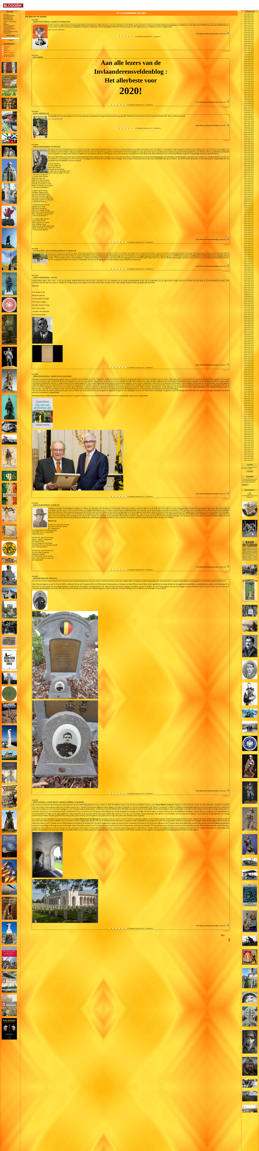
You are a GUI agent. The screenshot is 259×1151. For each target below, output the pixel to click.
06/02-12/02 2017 (249, 258)
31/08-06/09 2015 (249, 382)
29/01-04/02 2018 (249, 165)
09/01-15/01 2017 (249, 263)
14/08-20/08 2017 (249, 209)
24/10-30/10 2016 (249, 280)
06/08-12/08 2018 (249, 116)
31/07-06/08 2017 (249, 212)
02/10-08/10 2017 (249, 196)
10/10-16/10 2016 (249, 283)
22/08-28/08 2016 (249, 296)
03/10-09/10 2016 (249, 285)
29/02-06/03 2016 (249, 342)
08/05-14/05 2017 (249, 234)
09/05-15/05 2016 (249, 323)
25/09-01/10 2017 (249, 198)
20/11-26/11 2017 (249, 183)
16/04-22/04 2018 (249, 145)
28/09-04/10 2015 (249, 374)
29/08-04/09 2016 (249, 294)
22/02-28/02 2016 (249, 344)
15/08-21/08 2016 (249, 298)
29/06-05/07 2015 (249, 398)
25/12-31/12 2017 (249, 174)
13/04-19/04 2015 (249, 418)
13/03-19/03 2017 (249, 249)
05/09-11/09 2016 (249, 293)
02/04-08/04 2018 (249, 149)
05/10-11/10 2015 (249, 373)
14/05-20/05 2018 (249, 138)
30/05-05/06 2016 (249, 318)
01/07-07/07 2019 (249, 50)
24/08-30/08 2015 (249, 384)
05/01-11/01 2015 (249, 444)
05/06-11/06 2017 (249, 227)
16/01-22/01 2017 (249, 262)
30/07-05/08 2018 (249, 118)
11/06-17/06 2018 (249, 130)
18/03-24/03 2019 (249, 65)
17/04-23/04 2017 (249, 240)
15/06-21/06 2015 (249, 402)
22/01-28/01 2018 (249, 167)
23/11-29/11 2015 (249, 360)
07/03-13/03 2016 (249, 340)
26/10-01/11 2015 (249, 367)
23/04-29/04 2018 (249, 143)
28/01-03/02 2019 (249, 76)
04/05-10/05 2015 (249, 413)
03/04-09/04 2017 (249, 243)
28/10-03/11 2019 (249, 29)
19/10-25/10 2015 (249, 369)
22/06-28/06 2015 (249, 400)
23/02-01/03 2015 (249, 431)
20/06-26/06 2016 (249, 313)
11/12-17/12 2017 (249, 178)
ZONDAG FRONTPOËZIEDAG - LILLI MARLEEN (9, 26)
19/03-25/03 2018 (249, 152)
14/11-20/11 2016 (249, 274)
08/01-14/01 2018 (249, 171)
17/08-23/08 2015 (249, 385)
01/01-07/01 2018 (249, 172)
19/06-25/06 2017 (249, 223)
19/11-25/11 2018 (249, 94)
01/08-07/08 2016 (249, 302)
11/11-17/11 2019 (248, 25)
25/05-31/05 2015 (249, 407)
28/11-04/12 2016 (249, 271)
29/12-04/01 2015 (249, 445)
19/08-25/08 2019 (249, 41)
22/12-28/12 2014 (249, 447)
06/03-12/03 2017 (249, 251)
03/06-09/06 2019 (249, 56)
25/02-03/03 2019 (249, 70)
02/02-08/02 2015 (249, 436)
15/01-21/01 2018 (249, 169)
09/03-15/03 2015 (249, 427)
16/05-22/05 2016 (249, 322)
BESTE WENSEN (8, 20)
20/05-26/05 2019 (249, 59)
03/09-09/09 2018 (249, 109)
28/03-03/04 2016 (249, 334)
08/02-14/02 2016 (249, 347)
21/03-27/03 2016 (249, 336)
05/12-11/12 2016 (249, 269)
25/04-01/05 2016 (249, 327)
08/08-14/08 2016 (249, 300)
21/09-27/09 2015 (249, 376)
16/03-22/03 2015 (249, 425)
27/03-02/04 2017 (249, 245)
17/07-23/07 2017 (249, 216)
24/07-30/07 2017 (249, 214)
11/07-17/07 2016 (249, 307)
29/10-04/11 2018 (249, 100)
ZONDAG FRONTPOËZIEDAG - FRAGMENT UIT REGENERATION (9, 16)
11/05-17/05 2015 (249, 411)
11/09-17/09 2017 (249, 202)
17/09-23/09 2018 (249, 105)
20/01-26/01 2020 (249, 14)
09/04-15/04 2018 (249, 147)
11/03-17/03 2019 (249, 67)
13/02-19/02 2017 (249, 256)
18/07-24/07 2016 (249, 305)
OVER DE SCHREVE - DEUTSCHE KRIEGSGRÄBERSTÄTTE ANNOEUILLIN (10, 31)
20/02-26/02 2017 (249, 254)
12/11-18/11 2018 (249, 96)
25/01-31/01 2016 (249, 351)
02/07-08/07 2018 (249, 125)
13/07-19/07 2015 (249, 395)
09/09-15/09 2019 (249, 39)
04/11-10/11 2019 (249, 27)
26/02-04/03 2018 (249, 158)
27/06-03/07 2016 (249, 311)
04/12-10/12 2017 (249, 180)
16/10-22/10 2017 (249, 192)
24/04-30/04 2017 (249, 238)
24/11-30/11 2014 (249, 455)
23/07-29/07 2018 (249, 120)
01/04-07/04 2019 (249, 61)
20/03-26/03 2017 (249, 247)
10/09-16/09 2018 (249, 107)
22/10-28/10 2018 (249, 101)
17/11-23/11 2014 (249, 456)
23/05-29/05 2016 (249, 320)
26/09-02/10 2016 (249, 287)
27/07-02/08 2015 (249, 391)
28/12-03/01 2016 (249, 353)
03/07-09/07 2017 (249, 220)
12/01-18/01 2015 (249, 442)
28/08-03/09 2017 (249, 205)
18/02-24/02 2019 (249, 72)
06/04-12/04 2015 (249, 420)
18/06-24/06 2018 (249, 129)
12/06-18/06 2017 (249, 225)
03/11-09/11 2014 (249, 460)
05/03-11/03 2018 (249, 156)
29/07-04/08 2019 (249, 47)
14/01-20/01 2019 (249, 80)
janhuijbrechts (222, 33)
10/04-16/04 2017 (249, 242)
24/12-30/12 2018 (249, 85)
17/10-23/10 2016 (249, 282)
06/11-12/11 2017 (249, 187)
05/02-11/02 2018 (249, 163)
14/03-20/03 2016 (249, 338)
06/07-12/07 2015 (249, 396)
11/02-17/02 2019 (249, 74)
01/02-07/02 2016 (249, 349)
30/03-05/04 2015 (249, 422)
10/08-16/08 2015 (249, 387)
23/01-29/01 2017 (249, 260)
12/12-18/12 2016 (249, 267)
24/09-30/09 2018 (249, 103)
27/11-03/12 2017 (249, 181)
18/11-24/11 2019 (249, 23)
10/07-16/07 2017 (249, 218)
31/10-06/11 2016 (249, 278)
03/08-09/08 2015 (249, 389)
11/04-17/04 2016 (249, 331)
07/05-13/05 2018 (249, 140)
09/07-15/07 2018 (249, 123)
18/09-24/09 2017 (249, 200)
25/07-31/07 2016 (249, 303)
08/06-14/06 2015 (249, 404)
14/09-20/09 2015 (249, 378)
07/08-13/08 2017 (249, 211)
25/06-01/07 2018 (249, 127)
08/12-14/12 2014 (249, 451)
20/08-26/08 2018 (249, 112)
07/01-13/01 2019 (249, 81)
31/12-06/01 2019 (249, 16)
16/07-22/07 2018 (249, 121)
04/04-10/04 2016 (249, 333)
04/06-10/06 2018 (249, 132)
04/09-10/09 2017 (249, 203)
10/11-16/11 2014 (249, 458)
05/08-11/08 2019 (249, 45)
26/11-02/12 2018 (249, 92)
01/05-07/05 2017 (249, 236)
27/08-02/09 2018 (249, 110)
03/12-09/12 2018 (249, 90)
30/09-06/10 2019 (249, 34)
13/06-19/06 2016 (249, 314)
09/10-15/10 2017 (249, 194)
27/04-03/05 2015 (249, 415)
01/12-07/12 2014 (249, 453)
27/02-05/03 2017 (249, 252)
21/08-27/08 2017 (249, 207)
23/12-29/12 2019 (249, 18)
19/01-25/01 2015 (249, 440)
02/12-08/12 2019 (249, 21)
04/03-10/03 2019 (249, 69)
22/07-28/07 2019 (249, 49)
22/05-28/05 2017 (249, 231)
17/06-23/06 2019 (249, 54)
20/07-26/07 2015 (249, 393)
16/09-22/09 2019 (249, 38)
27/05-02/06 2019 (249, 58)
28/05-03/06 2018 (249, 134)
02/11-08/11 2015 (249, 365)
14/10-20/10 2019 (249, 30)
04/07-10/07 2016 (249, 309)
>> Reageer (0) (226, 51)
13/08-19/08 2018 (249, 114)
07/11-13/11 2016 (249, 276)
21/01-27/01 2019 (249, 78)
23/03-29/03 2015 (249, 424)
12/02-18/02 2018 (249, 161)
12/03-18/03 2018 (249, 154)
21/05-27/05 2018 (249, 136)
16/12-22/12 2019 (249, 19)
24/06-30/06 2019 (249, 52)
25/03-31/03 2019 (249, 63)
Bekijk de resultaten (9, 56)
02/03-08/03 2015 (249, 429)
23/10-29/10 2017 (249, 191)
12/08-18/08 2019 (249, 43)
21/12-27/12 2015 (249, 354)
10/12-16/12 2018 (249, 89)
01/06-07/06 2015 (249, 405)
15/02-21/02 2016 (249, 345)
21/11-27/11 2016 (249, 273)
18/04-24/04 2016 (249, 329)
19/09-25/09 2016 (249, 289)
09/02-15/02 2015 (249, 435)
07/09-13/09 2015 (249, 380)
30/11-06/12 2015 (249, 358)
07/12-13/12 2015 (249, 356)
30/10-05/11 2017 (249, 189)
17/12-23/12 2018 (249, 87)
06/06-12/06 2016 (249, 316)
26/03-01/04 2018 (249, 151)
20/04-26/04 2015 (249, 416)
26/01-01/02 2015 (249, 438)
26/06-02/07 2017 (249, 222)
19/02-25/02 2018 (249, 160)
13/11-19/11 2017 (249, 185)
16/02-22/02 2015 (249, 433)
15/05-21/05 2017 (249, 232)
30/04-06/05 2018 (249, 141)
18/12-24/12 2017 (249, 176)
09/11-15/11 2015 (249, 364)
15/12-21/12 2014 (249, 449)
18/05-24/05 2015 (249, 409)
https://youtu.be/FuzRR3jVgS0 (56, 29)
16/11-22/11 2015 (249, 362)
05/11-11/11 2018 (248, 98)
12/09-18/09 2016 (249, 291)
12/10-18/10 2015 (249, 371)
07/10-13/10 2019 (249, 32)
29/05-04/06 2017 (249, 229)
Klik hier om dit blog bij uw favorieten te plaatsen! (249, 496)
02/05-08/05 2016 (249, 325)
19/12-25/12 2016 (249, 265)
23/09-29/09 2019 (249, 36)
